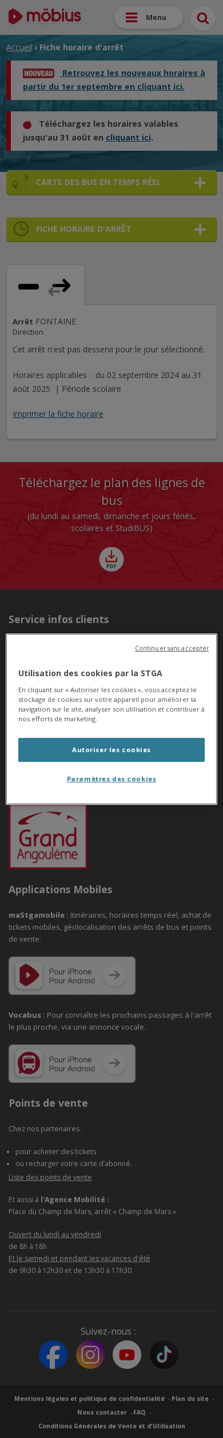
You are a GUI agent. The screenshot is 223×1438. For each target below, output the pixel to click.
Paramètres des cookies (112, 778)
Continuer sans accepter (172, 648)
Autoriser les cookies (111, 749)
